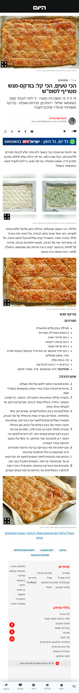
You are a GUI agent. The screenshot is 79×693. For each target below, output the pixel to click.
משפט (21, 594)
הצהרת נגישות (61, 651)
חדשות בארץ (17, 566)
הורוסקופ (46, 582)
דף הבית (65, 614)
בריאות (21, 589)
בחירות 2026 (62, 628)
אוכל (73, 80)
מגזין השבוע (62, 587)
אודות (66, 632)
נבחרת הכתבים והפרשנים (55, 642)
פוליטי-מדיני (17, 603)
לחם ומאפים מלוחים (24, 550)
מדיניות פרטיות (61, 646)
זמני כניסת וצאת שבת (57, 618)
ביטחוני (20, 580)
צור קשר (65, 637)
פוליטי (21, 575)
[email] (32, 131)
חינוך (22, 585)
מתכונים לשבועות (40, 555)
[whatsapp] (5, 131)
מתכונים (63, 80)
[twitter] (12, 131)
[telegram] (18, 131)
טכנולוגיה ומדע (61, 582)
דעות (49, 587)
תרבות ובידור (44, 573)
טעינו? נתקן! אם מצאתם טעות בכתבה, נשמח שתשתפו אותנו (39, 535)
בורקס (63, 550)
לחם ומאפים (47, 550)
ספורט (66, 573)
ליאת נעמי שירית (58, 118)
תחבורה (20, 599)
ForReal (31, 582)
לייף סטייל (64, 578)
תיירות (32, 578)
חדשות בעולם (17, 571)
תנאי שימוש (63, 656)
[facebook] (25, 131)
